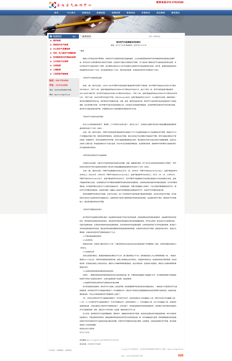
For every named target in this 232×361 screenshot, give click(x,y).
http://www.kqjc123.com (175, 349)
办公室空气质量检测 (61, 49)
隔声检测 (57, 40)
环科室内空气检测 (94, 344)
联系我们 (68, 350)
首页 (150, 36)
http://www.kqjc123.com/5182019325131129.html (102, 340)
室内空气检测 (120, 45)
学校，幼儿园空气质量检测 (64, 53)
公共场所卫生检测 (60, 61)
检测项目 (60, 350)
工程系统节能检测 (60, 74)
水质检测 (57, 65)
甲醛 (115, 86)
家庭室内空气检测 (60, 45)
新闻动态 (157, 36)
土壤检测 (57, 70)
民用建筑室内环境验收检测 (64, 57)
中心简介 (52, 350)
